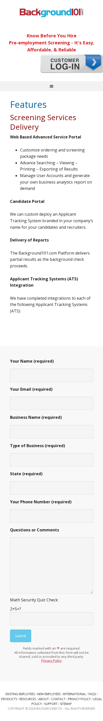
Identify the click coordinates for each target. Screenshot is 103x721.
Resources (28, 699)
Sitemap (66, 704)
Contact (58, 699)
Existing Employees (20, 694)
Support (51, 704)
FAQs (92, 694)
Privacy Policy (51, 660)
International (74, 694)
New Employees (48, 694)
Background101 (51, 12)
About (43, 699)
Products (9, 699)
